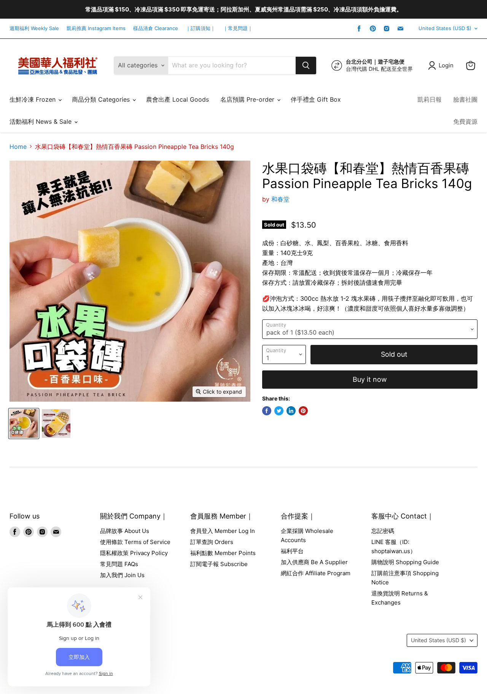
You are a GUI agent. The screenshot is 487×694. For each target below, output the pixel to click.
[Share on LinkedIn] (291, 410)
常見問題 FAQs (119, 564)
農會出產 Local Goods (177, 99)
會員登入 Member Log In (222, 530)
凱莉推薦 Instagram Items (96, 28)
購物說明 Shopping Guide (405, 562)
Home (18, 146)
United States (445, 28)
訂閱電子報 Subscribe (219, 564)
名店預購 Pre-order (248, 99)
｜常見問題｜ (238, 28)
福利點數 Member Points (223, 553)
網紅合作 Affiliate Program (315, 573)
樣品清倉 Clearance (155, 28)
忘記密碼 (382, 530)
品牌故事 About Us (124, 530)
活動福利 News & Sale (41, 121)
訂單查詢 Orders (211, 542)
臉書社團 (465, 99)
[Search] (306, 65)
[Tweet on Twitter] (278, 410)
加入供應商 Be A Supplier (314, 562)
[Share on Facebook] (266, 410)
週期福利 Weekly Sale (34, 28)
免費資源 (465, 121)
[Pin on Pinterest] (303, 410)
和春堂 (280, 199)
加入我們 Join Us (122, 575)
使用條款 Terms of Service (135, 542)
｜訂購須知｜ (200, 28)
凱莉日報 (429, 99)
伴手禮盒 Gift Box (316, 99)
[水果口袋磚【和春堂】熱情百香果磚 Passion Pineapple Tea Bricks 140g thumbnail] (24, 423)
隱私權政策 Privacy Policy (134, 553)
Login (446, 65)
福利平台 (292, 551)
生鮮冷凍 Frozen (33, 99)
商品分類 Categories (102, 99)
